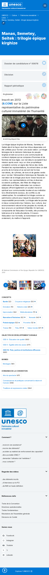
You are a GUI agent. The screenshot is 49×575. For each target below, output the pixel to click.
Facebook (10, 536)
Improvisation (8, 312)
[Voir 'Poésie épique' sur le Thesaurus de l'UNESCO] (19, 323)
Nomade (32, 317)
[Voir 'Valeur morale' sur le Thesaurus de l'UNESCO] (42, 328)
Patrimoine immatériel (28, 15)
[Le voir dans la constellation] (29, 96)
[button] (3, 24)
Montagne (7, 364)
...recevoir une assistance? (12, 445)
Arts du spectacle (9, 375)
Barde (5, 302)
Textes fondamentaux (10, 510)
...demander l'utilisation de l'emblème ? (16, 458)
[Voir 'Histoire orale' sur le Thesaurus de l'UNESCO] (31, 307)
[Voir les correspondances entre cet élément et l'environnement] (36, 96)
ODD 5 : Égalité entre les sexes (14, 345)
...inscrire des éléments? (11, 448)
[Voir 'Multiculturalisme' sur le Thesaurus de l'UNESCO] (36, 312)
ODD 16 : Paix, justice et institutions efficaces (21, 350)
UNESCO (5, 15)
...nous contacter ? (8, 462)
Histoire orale (22, 307)
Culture (14, 15)
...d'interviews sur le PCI (10, 483)
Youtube (9, 545)
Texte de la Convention (10, 504)
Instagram (10, 540)
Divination (6, 307)
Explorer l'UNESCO (22, 571)
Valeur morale (32, 328)
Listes (4, 18)
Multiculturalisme (26, 312)
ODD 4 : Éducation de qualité (14, 339)
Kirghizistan (8, 94)
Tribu (17, 328)
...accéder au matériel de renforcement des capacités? (22, 452)
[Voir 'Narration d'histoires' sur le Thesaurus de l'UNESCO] (24, 317)
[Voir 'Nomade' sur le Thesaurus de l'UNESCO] (40, 317)
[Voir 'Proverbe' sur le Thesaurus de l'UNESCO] (34, 323)
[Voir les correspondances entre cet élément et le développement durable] (43, 96)
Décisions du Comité (9, 517)
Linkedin (9, 555)
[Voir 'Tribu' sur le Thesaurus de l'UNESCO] (23, 328)
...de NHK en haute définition (12, 486)
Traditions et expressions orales (15, 388)
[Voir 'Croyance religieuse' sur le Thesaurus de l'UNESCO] (34, 302)
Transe (5, 328)
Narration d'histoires (11, 317)
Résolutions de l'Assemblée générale (16, 514)
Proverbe (27, 323)
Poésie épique (9, 323)
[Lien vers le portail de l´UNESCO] (16, 4)
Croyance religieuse (22, 302)
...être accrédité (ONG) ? (11, 455)
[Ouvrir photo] (24, 245)
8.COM (7, 103)
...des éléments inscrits (10, 479)
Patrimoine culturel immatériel (14, 8)
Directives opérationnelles (11, 507)
